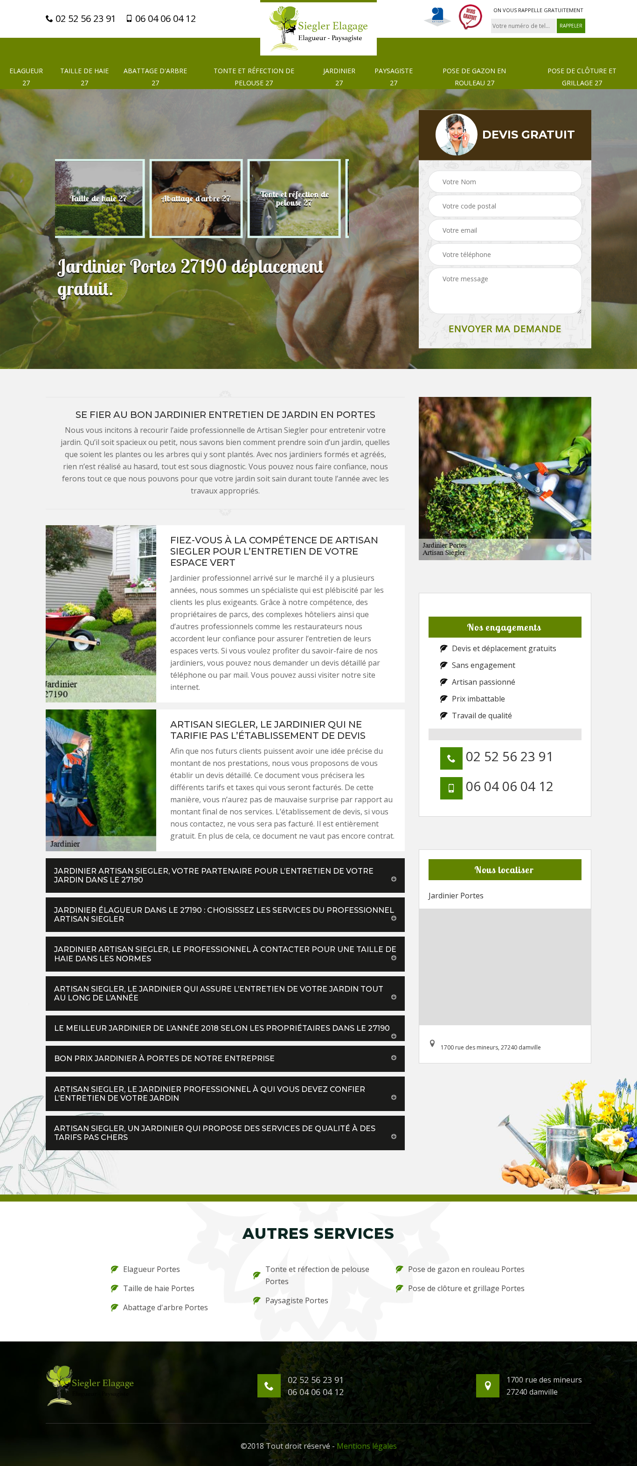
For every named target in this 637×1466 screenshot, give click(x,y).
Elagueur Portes (151, 1269)
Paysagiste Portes (296, 1300)
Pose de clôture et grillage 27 (581, 76)
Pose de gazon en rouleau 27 (474, 76)
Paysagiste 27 (393, 76)
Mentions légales (367, 1446)
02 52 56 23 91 (84, 19)
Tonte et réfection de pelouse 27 (254, 76)
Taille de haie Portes (158, 1288)
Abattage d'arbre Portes (165, 1307)
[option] (104, 198)
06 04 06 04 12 (164, 19)
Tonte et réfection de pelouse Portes (317, 1275)
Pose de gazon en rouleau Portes (466, 1269)
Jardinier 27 (339, 76)
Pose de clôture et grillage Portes (466, 1288)
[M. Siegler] (318, 28)
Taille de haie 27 (84, 76)
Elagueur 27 (26, 76)
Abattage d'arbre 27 (155, 76)
